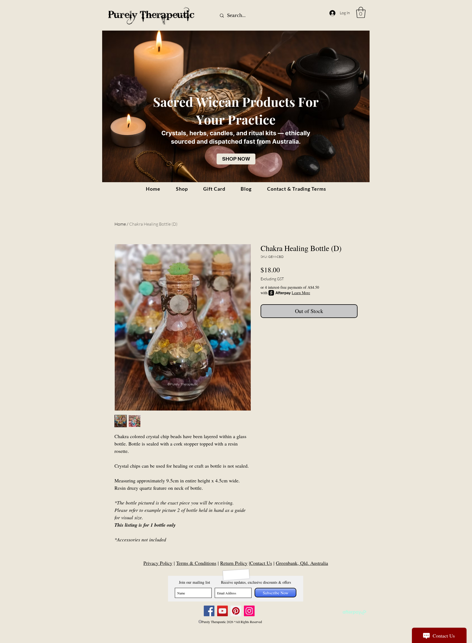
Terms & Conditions (196, 563)
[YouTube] (222, 611)
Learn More (301, 292)
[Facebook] (209, 611)
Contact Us (261, 563)
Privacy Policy (157, 563)
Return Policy (233, 563)
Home (120, 224)
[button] (360, 12)
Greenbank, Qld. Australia (302, 563)
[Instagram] (249, 611)
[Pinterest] (236, 611)
